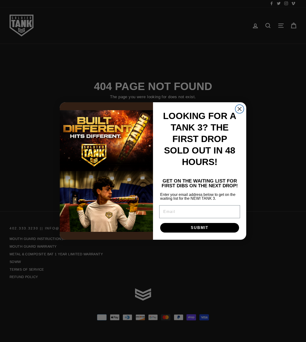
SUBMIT (199, 228)
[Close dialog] (239, 109)
